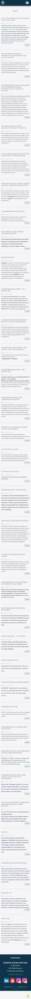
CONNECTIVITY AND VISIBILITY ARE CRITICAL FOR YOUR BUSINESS (13, 348)
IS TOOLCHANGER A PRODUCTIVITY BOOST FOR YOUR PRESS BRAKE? (14, 321)
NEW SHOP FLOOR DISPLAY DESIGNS (14, 521)
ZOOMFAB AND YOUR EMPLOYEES (14, 863)
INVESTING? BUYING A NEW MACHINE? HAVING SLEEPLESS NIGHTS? (15, 752)
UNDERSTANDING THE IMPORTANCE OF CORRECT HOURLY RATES (14, 583)
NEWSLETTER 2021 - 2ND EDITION (13, 490)
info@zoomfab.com (15, 974)
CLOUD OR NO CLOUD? (9, 449)
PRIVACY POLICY (15, 988)
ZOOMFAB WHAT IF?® (9, 707)
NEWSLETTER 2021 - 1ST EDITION (13, 636)
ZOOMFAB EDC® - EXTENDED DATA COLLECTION (14, 728)
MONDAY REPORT (7, 257)
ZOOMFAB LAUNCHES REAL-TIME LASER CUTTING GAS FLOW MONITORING (13, 777)
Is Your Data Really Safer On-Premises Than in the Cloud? (15, 19)
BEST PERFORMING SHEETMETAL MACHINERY (13, 609)
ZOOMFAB (14, 987)
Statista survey (12, 29)
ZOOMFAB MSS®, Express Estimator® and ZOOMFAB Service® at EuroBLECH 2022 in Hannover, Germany (15, 88)
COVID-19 (4, 832)
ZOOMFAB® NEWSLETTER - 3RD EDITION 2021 (13, 371)
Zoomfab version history (10, 471)
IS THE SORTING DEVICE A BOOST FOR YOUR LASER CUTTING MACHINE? (15, 155)
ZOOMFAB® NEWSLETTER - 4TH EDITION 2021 (13, 290)
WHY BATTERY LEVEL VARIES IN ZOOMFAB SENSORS (12, 233)
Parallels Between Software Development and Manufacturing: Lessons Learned (13, 55)
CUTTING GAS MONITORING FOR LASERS (13, 555)
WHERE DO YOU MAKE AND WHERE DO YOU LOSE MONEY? (14, 428)
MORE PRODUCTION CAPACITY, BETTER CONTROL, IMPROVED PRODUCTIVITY (15, 184)
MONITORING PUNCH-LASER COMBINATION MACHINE (11, 398)
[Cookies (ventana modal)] (28, 996)
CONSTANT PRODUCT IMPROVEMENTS (15, 682)
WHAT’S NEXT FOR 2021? (10, 660)
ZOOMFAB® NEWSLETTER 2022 (12, 211)
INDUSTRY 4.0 (6, 893)
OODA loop (5, 918)
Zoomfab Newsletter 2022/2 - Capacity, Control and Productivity (13, 127)
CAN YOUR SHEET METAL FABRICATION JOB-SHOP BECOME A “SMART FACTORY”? (15, 804)
